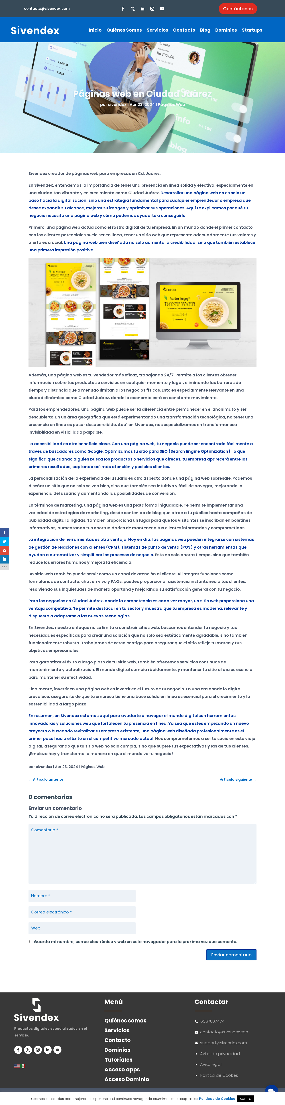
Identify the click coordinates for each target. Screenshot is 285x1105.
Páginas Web (171, 104)
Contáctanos (238, 9)
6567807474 (212, 1021)
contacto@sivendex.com (47, 8)
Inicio (95, 30)
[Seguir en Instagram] (152, 9)
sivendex (117, 104)
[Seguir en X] (133, 9)
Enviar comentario (231, 955)
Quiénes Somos (124, 30)
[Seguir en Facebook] (123, 9)
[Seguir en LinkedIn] (142, 9)
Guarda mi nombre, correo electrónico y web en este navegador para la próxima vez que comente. (135, 941)
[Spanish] (23, 1066)
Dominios (226, 30)
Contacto (184, 30)
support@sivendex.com (224, 1043)
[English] (17, 1066)
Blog (205, 30)
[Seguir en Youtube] (162, 9)
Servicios (157, 30)
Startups (252, 30)
